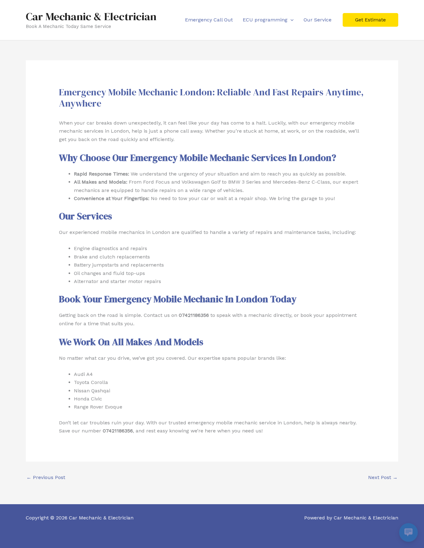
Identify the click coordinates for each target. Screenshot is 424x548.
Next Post (383, 477)
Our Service (318, 20)
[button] (290, 20)
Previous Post (45, 477)
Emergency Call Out (209, 20)
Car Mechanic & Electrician (91, 16)
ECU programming (265, 20)
